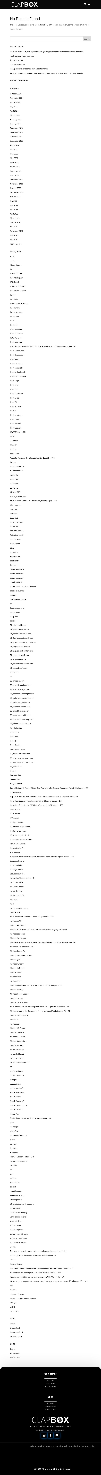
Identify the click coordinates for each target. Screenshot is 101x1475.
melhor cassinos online (19, 908)
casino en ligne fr (17, 569)
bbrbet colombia (16, 522)
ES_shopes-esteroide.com (20, 715)
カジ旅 (12, 1307)
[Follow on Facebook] (50, 1435)
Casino (13, 565)
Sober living (14, 1182)
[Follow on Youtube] (57, 1435)
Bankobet (14, 514)
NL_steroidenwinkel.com (19, 1062)
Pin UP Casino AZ (17, 1101)
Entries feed (15, 1328)
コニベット (14, 1311)
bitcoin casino (15, 539)
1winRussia (14, 316)
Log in (12, 1324)
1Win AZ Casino (16, 273)
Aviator (13, 462)
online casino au (16, 1071)
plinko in (13, 1144)
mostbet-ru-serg (16, 1045)
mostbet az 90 (15, 921)
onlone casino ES (17, 1075)
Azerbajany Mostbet (18, 496)
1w (11, 269)
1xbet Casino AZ (16, 364)
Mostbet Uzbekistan (18, 1041)
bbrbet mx (14, 526)
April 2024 (14, 111)
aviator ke (14, 479)
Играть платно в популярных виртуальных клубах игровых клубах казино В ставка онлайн (46, 73)
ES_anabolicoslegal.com (19, 689)
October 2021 (15, 222)
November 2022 (16, 184)
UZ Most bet (15, 1208)
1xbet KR (13, 402)
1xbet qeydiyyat (16, 415)
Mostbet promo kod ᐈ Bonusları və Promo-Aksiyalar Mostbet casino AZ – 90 (40, 1011)
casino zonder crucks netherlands (23, 586)
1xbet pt (13, 411)
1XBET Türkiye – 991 (17, 432)
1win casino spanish (18, 291)
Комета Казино (16, 1264)
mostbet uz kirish (17, 1032)
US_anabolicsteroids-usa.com (22, 1204)
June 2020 (14, 235)
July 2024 (13, 107)
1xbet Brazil (14, 359)
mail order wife (16, 891)
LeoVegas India (16, 865)
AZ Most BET (15, 492)
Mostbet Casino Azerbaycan (21, 955)
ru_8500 (13, 1165)
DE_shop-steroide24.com (20, 655)
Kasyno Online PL (17, 848)
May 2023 (14, 158)
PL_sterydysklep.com (18, 1135)
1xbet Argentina (16, 329)
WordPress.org (16, 1336)
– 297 (12, 256)
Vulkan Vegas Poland (18, 1238)
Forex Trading (15, 745)
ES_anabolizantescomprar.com (22, 694)
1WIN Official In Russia (19, 303)
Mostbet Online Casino (19, 994)
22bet (12, 436)
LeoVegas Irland (16, 869)
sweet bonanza (16, 1191)
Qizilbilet (13, 1148)
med (12, 904)
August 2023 (15, 145)
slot (11, 1174)
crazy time (14, 616)
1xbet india (14, 389)
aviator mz (14, 484)
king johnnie (15, 852)
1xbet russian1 (15, 428)
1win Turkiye (15, 308)
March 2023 (14, 167)
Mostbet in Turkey (17, 968)
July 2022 (13, 201)
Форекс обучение (17, 1294)
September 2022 (16, 192)
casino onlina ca (16, 574)
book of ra (14, 552)
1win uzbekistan (16, 312)
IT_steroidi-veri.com (18, 831)
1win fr (12, 295)
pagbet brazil (15, 1084)
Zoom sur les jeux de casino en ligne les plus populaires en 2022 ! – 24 (38, 1251)
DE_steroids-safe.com (18, 668)
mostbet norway (16, 990)
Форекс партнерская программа (23, 1298)
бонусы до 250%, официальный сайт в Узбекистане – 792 (33, 1255)
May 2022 (14, 210)
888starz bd (14, 454)
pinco (12, 1122)
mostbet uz (14, 1024)
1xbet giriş (14, 385)
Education (14, 672)
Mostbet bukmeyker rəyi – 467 (22, 947)
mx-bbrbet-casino (17, 1058)
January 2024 (15, 124)
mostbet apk (15, 912)
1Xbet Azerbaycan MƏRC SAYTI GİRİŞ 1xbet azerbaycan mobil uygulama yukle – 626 (43, 346)
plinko (12, 1140)
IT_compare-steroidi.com (20, 827)
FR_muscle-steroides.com (20, 754)
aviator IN (14, 475)
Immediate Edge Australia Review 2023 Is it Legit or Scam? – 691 (35, 801)
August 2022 (15, 197)
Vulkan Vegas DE (16, 1230)
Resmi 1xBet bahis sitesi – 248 (22, 1157)
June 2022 (14, 205)
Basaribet (14, 518)
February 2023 (15, 171)
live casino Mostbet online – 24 (22, 878)
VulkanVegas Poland (18, 1242)
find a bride (14, 732)
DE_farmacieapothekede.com (21, 638)
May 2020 (14, 240)
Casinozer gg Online (18, 599)
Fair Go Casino (16, 728)
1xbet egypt (14, 381)
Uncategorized (16, 1200)
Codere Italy (15, 612)
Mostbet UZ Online (17, 1037)
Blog (12, 548)
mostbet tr (14, 1020)
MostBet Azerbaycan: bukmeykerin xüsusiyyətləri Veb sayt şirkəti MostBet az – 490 (43, 942)
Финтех (13, 1290)
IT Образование (16, 822)
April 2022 (14, 214)
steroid (13, 1187)
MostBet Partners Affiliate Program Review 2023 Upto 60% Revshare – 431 (39, 1007)
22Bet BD (14, 441)
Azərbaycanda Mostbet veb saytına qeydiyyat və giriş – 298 (33, 501)
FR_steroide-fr (15, 767)
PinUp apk (14, 1127)
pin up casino (15, 1097)
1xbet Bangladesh (17, 355)
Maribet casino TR (17, 895)
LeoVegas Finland (17, 861)
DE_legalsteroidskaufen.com (21, 651)
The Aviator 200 (16, 60)
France (12, 771)
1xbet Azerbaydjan (17, 351)
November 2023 (16, 132)
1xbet (12, 321)
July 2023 (13, 149)
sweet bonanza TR (17, 1195)
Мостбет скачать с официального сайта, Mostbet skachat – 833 (35, 1273)
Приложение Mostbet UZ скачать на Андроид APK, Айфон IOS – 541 (37, 1277)
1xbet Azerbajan (16, 342)
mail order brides (17, 887)
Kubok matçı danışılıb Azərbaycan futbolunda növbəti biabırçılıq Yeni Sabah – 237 (42, 857)
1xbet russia (14, 419)
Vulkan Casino (15, 1225)
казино (13, 1260)
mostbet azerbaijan (17, 934)
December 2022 (16, 179)
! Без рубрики (15, 265)
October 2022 (15, 188)
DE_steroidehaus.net (18, 659)
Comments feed (16, 1332)
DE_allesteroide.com (18, 625)
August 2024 (15, 102)
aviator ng (14, 488)
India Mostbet (15, 809)
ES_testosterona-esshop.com (21, 719)
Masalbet (13, 899)
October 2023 (15, 137)
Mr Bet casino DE (17, 1050)
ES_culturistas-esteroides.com (22, 698)
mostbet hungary (17, 964)
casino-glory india (17, 591)
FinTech (13, 741)
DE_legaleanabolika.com (20, 646)
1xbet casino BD (16, 368)
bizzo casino (15, 544)
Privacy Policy (37, 1446)
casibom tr (14, 561)
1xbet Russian (15, 424)
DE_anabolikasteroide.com (20, 634)
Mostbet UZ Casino (17, 1028)
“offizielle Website (17, 64)
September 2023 (16, 141)
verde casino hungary (18, 1212)
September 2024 (16, 98)
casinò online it (16, 582)
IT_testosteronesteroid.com (21, 839)
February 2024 (15, 119)
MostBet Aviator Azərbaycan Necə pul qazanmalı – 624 (32, 917)
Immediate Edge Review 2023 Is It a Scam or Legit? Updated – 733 (36, 805)
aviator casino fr (16, 471)
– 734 (12, 261)
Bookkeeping (15, 556)
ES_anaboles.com (17, 681)
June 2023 (14, 154)
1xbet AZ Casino (16, 333)
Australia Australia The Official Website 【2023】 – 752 (32, 458)
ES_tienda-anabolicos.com (20, 724)
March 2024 (14, 115)
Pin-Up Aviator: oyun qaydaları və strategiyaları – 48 (30, 1118)
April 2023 (14, 162)
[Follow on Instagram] (44, 1435)
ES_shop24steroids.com (19, 711)
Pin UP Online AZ (17, 1110)
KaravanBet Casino (17, 844)
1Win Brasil (14, 282)
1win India (14, 299)
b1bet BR (13, 509)
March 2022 (14, 218)
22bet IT (13, 445)
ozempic (13, 1080)
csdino (12, 621)
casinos (13, 595)
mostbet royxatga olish (19, 1015)
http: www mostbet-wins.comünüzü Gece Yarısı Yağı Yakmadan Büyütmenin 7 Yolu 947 (44, 797)
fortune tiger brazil (17, 749)
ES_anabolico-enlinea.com (20, 685)
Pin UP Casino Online (18, 1105)
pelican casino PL (17, 1088)
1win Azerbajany (16, 278)
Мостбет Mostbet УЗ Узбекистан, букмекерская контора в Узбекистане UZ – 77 (41, 1268)
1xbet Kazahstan (16, 394)
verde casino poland (18, 1217)
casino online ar (16, 578)
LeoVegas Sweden (17, 874)
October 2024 (15, 94)
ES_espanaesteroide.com (20, 707)
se (11, 1170)
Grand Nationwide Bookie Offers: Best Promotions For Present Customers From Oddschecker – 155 (49, 788)
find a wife (14, 737)
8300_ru (13, 449)
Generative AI (15, 779)
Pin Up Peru (14, 1114)
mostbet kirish (15, 981)
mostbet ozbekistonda (19, 1002)
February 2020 (15, 244)
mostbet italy (15, 977)
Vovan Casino (15, 1221)
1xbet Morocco (15, 406)
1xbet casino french (17, 372)
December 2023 (16, 128)
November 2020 (16, 231)
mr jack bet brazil (17, 1054)
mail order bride (16, 882)
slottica (13, 1178)
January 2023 (15, 175)
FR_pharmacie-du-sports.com (21, 758)
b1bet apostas (15, 505)
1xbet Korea (14, 398)
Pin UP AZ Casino (17, 1092)
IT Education (15, 814)
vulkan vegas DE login (19, 1234)
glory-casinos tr (16, 784)
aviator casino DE (17, 466)
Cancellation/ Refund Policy (81, 1446)
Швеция (13, 1303)
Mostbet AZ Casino (17, 925)
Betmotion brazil (16, 535)
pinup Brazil (14, 1131)
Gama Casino (15, 775)
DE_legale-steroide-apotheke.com (23, 642)
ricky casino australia (18, 1161)
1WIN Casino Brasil (17, 286)
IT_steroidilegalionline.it (19, 835)
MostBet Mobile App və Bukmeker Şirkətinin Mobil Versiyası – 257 (36, 985)
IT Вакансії (14, 818)
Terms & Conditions (56, 1446)
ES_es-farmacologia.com (20, 702)
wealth (13, 1247)
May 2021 (13, 227)
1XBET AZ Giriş (15, 338)
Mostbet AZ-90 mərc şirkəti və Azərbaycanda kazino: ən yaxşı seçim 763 (38, 929)
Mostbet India (15, 972)
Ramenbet (14, 1152)
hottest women (16, 792)
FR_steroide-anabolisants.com (22, 762)
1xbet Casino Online (18, 376)
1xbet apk (13, 325)
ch (11, 604)
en (11, 677)
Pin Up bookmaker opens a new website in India (29, 69)
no (11, 1067)
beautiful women (17, 531)
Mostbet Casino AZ (17, 951)
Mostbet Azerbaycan (18, 938)
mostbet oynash (16, 998)
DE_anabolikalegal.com (19, 629)
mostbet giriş (15, 960)
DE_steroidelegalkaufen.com (21, 664)
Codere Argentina (17, 608)
